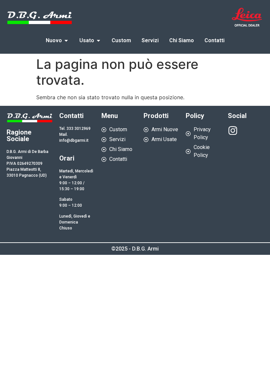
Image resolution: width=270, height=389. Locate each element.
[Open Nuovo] (66, 41)
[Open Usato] (98, 41)
